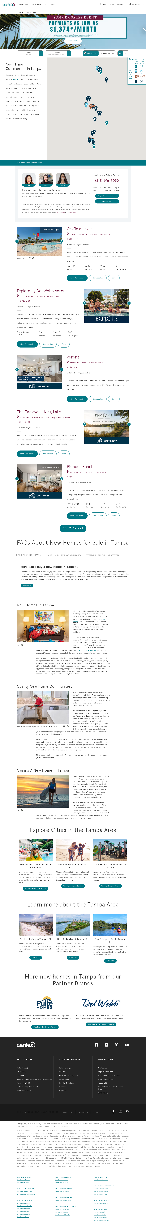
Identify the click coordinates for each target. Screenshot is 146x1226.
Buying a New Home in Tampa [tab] (28, 555)
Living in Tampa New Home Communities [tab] (64, 555)
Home (19, 12)
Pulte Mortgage (65, 1068)
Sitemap (96, 1112)
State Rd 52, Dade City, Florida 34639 (86, 363)
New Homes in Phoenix (23, 1180)
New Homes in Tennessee (102, 1200)
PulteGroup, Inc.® (24, 1090)
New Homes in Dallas (100, 1215)
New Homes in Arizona (24, 1177)
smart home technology (86, 650)
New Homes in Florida (24, 1200)
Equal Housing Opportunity (109, 1075)
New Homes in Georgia (63, 1177)
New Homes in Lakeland (23, 1208)
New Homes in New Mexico (64, 1197)
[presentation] (1, 31)
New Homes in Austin (100, 1212)
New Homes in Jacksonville (24, 1206)
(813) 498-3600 (73, 367)
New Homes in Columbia (101, 1191)
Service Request (138, 4)
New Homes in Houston (100, 1217)
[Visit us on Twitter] (116, 1046)
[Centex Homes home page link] (8, 4)
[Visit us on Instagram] (106, 1046)
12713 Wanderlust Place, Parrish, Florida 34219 (90, 234)
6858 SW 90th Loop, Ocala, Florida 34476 (88, 472)
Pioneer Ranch (80, 466)
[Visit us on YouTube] (127, 1046)
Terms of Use (83, 1112)
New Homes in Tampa (23, 1217)
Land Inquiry (103, 1093)
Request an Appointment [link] (107, 196)
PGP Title (63, 1072)
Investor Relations (66, 1083)
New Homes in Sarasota (23, 1214)
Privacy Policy (67, 1112)
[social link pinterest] (33, 258)
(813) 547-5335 (73, 477)
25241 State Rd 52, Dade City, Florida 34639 (39, 296)
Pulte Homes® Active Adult (27, 1087)
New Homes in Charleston (101, 1189)
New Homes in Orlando (23, 1211)
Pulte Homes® (23, 1068)
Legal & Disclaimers (106, 1072)
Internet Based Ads (105, 1079)
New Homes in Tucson (23, 1182)
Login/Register (108, 4)
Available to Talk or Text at (107, 175)
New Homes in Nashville (101, 1203)
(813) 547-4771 (73, 239)
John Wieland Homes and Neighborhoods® (34, 1079)
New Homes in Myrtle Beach (102, 1194)
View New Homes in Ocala (110, 886)
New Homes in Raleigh (61, 1212)
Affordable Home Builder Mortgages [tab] (102, 555)
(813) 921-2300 (23, 422)
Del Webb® (21, 1072)
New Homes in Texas (100, 1209)
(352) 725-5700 (23, 301)
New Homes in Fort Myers (24, 1203)
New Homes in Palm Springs (25, 1191)
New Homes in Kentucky (63, 1189)
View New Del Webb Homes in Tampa (101, 1024)
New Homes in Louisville (62, 1191)
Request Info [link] (107, 201)
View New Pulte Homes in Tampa (45, 1027)
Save (114, 278)
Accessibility (103, 1083)
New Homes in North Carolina (65, 1206)
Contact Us (121, 4)
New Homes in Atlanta (61, 1180)
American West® (24, 1083)
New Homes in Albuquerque (63, 1200)
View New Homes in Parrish (73, 886)
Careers (62, 1087)
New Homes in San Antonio (101, 1220)
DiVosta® (20, 1075)
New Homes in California (25, 1189)
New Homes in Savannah (62, 1182)
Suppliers (63, 1090)
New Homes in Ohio (100, 1177)
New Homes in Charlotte (62, 1209)
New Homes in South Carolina (104, 1186)
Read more (35, 957)
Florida (26, 12)
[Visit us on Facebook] (96, 1046)
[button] (24, 4)
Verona (73, 357)
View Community (77, 278)
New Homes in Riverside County (26, 1194)
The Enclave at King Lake (39, 412)
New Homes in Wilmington (62, 1215)
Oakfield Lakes (80, 229)
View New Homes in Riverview (35, 888)
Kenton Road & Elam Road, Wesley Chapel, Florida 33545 (45, 417)
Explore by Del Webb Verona (42, 291)
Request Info (98, 278)
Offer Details (73, 41)
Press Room (64, 1079)
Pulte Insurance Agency (68, 1075)
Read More (27, 585)
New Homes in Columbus (101, 1180)
